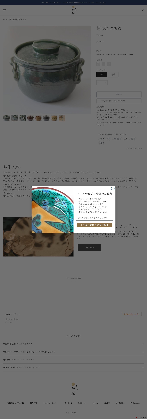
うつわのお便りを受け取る (94, 224)
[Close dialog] (112, 188)
